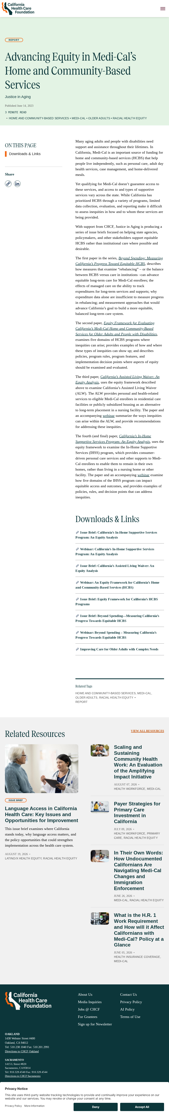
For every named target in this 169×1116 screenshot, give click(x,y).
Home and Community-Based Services (39, 118)
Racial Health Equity (130, 118)
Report (14, 40)
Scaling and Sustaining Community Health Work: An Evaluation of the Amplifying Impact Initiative (138, 761)
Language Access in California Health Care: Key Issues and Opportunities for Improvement (41, 814)
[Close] (162, 8)
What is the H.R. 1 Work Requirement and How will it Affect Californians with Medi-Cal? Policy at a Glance (139, 930)
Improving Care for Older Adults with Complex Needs (119, 649)
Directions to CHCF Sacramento (23, 1075)
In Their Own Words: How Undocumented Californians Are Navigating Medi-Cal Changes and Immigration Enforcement (138, 870)
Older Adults (99, 118)
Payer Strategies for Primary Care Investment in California (137, 812)
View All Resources (147, 731)
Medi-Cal (79, 118)
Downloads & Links (25, 154)
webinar (109, 416)
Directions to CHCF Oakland (22, 1051)
